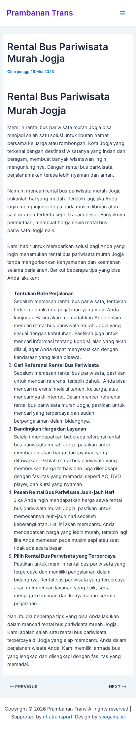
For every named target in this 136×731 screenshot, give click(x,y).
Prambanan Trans (40, 12)
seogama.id (112, 717)
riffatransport (57, 717)
